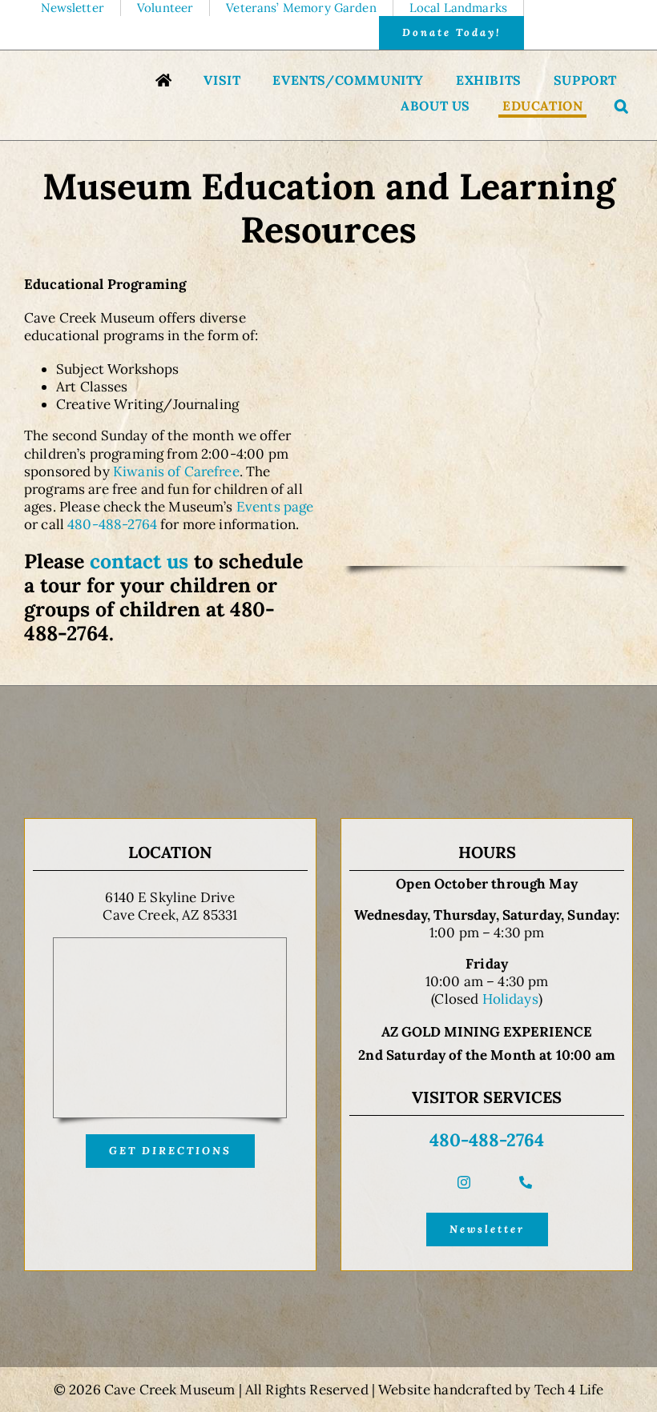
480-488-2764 (112, 524)
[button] (622, 108)
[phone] (525, 1182)
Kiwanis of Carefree (176, 471)
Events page (275, 506)
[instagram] (463, 1182)
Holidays (510, 999)
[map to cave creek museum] (170, 944)
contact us (139, 561)
